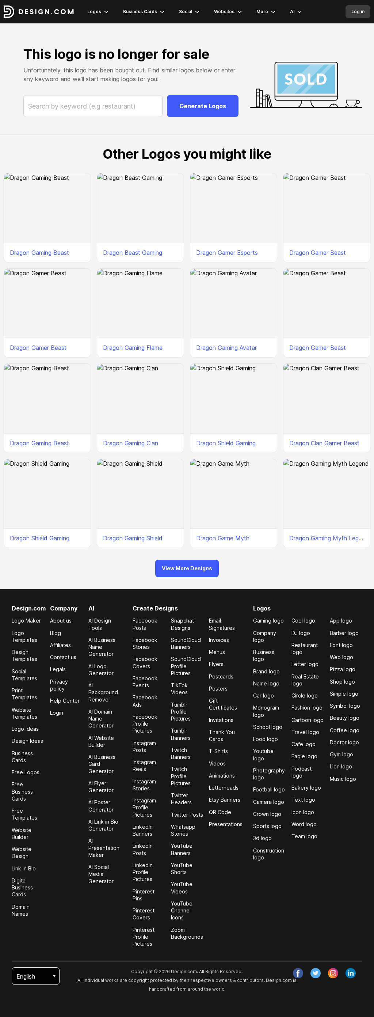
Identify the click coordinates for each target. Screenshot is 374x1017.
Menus (217, 652)
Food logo (265, 739)
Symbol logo (345, 706)
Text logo (303, 800)
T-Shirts (218, 751)
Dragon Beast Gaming (132, 252)
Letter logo (304, 664)
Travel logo (305, 732)
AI (292, 11)
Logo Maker (26, 620)
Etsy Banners (224, 800)
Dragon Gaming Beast (39, 252)
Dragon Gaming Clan (130, 443)
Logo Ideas (25, 729)
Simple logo (344, 694)
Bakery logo (306, 788)
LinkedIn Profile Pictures (143, 872)
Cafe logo (303, 744)
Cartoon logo (307, 720)
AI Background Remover (103, 692)
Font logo (341, 645)
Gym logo (341, 754)
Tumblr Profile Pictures (181, 712)
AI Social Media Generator (101, 874)
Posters (218, 688)
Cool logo (303, 620)
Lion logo (341, 766)
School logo (267, 727)
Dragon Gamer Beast (317, 252)
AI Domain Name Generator (101, 718)
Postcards (221, 676)
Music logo (343, 779)
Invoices (219, 640)
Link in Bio (24, 868)
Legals (58, 669)
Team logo (304, 836)
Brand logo (266, 671)
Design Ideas (27, 741)
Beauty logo (344, 718)
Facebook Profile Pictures (145, 724)
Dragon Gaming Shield (133, 538)
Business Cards (140, 11)
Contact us (63, 657)
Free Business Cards (22, 791)
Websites (224, 11)
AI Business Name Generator (101, 647)
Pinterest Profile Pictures (143, 937)
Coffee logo (344, 730)
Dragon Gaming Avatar (226, 347)
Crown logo (267, 814)
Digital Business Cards (22, 887)
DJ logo (300, 633)
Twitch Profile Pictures (181, 776)
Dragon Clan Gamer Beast (324, 443)
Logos (94, 11)
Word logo (304, 824)
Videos (217, 763)
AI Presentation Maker (103, 848)
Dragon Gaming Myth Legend (329, 538)
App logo (341, 620)
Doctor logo (344, 742)
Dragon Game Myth (222, 538)
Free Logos (25, 772)
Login (56, 713)
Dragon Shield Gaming (226, 443)
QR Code (220, 812)
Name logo (266, 683)
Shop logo (342, 681)
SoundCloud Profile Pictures (186, 666)
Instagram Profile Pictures (144, 807)
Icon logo (302, 812)
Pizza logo (342, 669)
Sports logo (267, 826)
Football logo (269, 789)
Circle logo (304, 695)
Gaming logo (268, 620)
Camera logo (268, 802)
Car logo (263, 695)
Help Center (65, 700)
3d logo (262, 838)
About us (61, 620)
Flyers (216, 664)
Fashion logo (307, 707)
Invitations (221, 720)
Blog (55, 633)
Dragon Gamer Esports (227, 252)
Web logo (341, 657)
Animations (222, 775)
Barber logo (344, 633)
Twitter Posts (187, 815)
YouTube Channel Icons (181, 910)
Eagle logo (304, 756)
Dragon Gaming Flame (133, 347)
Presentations (226, 824)
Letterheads (223, 788)
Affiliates (60, 645)
